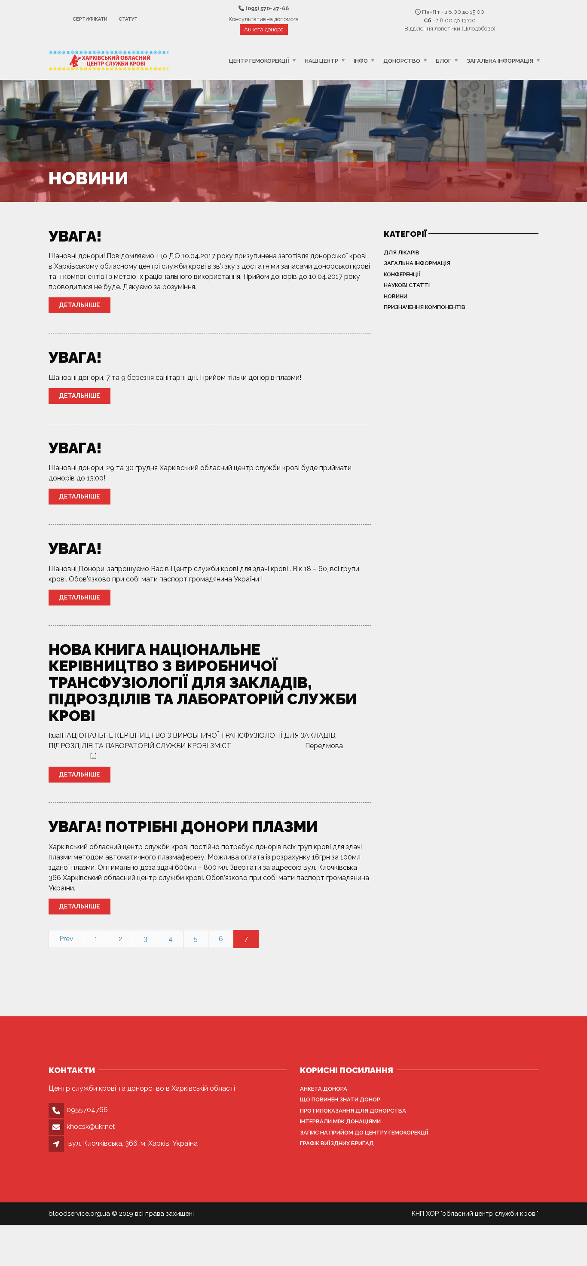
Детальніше (79, 305)
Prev (66, 939)
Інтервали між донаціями (340, 1121)
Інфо (361, 60)
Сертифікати (90, 19)
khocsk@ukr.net (91, 1126)
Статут (128, 19)
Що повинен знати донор (340, 1099)
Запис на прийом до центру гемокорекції (364, 1132)
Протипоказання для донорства (353, 1110)
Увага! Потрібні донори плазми (183, 826)
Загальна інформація (500, 60)
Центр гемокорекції (259, 60)
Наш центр (321, 60)
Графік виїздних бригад (337, 1143)
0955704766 (87, 1110)
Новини (395, 296)
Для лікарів (401, 252)
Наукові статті (407, 285)
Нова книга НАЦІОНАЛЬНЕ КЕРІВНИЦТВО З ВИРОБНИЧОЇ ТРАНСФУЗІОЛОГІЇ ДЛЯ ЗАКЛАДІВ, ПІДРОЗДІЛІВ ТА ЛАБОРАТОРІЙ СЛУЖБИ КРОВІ (203, 683)
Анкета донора (264, 29)
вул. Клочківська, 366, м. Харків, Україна (133, 1143)
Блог (443, 60)
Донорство (401, 60)
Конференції (402, 274)
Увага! (75, 236)
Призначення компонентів (424, 307)
